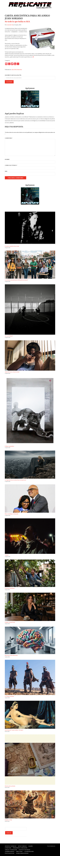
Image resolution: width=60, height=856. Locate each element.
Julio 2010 (14, 69)
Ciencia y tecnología (11, 849)
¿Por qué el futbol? (9, 336)
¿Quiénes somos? (9, 851)
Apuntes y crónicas (10, 846)
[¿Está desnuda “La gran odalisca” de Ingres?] (30, 715)
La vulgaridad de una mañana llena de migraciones (15, 480)
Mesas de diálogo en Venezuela (11, 513)
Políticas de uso (9, 853)
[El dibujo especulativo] (30, 410)
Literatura (8, 847)
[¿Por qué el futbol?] (30, 309)
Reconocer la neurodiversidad (11, 655)
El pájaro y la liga (8, 819)
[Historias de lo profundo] (30, 759)
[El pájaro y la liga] (30, 804)
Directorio (19, 851)
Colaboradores (29, 851)
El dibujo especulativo (9, 446)
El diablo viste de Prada (10, 622)
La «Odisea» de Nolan (9, 696)
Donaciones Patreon (22, 853)
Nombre (7, 159)
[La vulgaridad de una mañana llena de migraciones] (30, 465)
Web (6, 171)
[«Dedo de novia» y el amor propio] (30, 355)
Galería (30, 846)
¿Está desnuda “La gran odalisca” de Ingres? (14, 730)
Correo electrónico (11, 165)
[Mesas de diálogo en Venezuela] (30, 498)
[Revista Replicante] (30, 5)
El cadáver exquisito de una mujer (12, 246)
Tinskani (6, 555)
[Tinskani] (30, 536)
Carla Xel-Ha (10, 24)
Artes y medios (22, 846)
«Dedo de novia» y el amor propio (12, 372)
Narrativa (19, 69)
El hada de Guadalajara (10, 588)
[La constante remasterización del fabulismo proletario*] (30, 265)
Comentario (9, 138)
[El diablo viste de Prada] (30, 607)
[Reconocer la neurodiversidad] (30, 641)
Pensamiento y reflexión (20, 847)
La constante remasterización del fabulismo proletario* (16, 280)
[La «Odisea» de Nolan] (30, 677)
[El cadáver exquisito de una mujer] (30, 228)
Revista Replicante (51, 846)
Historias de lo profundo (10, 786)
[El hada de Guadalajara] (30, 573)
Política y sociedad (24, 849)
